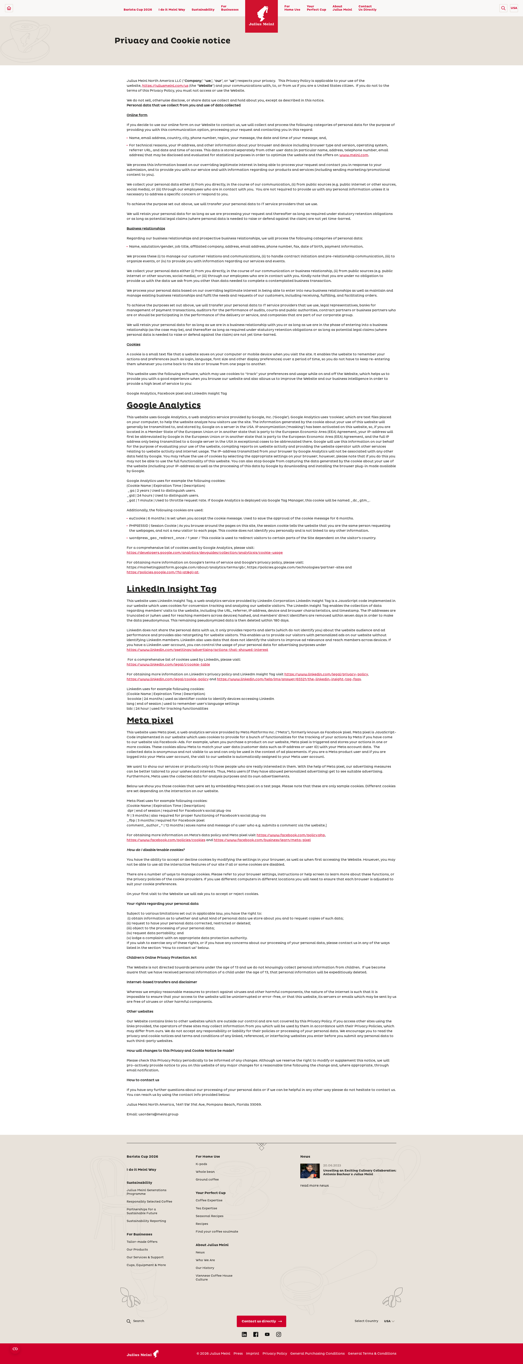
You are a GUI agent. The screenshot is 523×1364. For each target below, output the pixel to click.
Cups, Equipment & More (146, 1265)
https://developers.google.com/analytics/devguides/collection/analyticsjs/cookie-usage (205, 553)
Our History (205, 1268)
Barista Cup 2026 (138, 10)
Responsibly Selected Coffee (149, 1202)
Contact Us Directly (368, 8)
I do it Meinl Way (172, 10)
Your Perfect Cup (316, 8)
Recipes (202, 1224)
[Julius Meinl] (9, 8)
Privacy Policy (275, 1354)
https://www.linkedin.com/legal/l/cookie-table (168, 665)
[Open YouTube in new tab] (267, 1334)
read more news (314, 1185)
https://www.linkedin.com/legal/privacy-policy (326, 674)
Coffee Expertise (209, 1200)
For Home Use (292, 8)
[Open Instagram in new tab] (278, 1334)
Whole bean (205, 1172)
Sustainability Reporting (146, 1221)
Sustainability (203, 10)
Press (238, 1354)
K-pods (201, 1164)
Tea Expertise (206, 1208)
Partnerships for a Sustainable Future (142, 1211)
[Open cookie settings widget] (15, 1349)
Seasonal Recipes (210, 1216)
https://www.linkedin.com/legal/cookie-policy (168, 679)
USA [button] (514, 8)
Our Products (137, 1250)
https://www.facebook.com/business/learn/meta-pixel (262, 840)
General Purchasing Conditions (317, 1354)
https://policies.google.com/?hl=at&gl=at (163, 572)
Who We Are (205, 1260)
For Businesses (230, 8)
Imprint (252, 1354)
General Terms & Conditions (372, 1354)
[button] (503, 8)
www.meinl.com (353, 155)
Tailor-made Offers (142, 1242)
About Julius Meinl (342, 8)
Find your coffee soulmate (217, 1232)
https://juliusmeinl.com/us (165, 86)
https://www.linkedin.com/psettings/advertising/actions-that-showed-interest (197, 650)
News (200, 1252)
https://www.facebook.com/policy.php (291, 835)
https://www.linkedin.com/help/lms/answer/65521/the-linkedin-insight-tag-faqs (289, 679)
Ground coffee (207, 1180)
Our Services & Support (145, 1257)
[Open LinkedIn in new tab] (244, 1334)
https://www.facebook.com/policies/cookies (166, 840)
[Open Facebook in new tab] (255, 1334)
